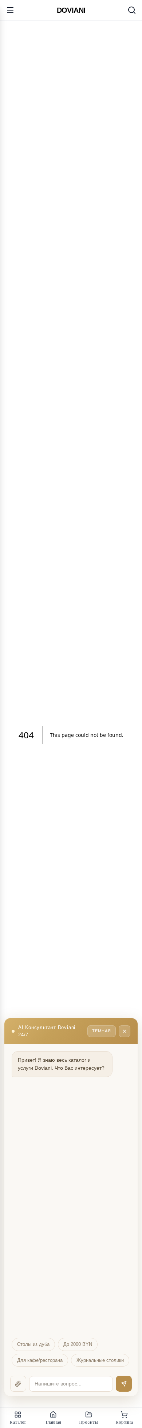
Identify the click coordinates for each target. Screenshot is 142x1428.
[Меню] (10, 10)
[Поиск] (132, 10)
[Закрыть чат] (124, 1031)
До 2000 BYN (77, 1344)
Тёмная (101, 1031)
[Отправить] (124, 1384)
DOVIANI (71, 10)
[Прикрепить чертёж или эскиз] (18, 1384)
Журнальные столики (100, 1360)
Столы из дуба (33, 1344)
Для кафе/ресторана (40, 1360)
